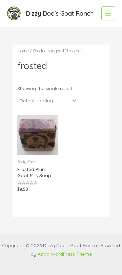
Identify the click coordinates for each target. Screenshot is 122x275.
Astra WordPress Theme (65, 254)
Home (23, 50)
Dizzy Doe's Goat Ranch (60, 13)
